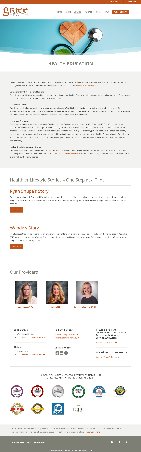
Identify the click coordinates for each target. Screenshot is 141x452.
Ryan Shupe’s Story (29, 191)
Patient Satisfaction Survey (66, 338)
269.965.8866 (24, 337)
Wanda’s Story (24, 228)
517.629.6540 (24, 354)
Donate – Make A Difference (108, 357)
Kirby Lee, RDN (54, 307)
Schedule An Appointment (66, 334)
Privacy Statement (92, 432)
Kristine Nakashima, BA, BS (85, 307)
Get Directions (37, 337)
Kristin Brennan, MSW (24, 307)
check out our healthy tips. (87, 85)
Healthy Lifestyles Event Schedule (64, 153)
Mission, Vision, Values (105, 342)
